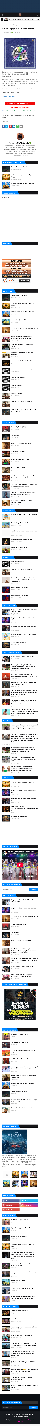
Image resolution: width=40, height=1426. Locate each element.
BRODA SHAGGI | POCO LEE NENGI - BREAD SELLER (24, 1386)
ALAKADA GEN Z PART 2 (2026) (20, 459)
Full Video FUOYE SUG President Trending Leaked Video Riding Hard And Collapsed (24, 959)
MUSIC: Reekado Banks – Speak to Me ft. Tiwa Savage (24, 1076)
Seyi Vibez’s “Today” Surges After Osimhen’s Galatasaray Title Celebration (24, 675)
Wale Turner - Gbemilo (18, 377)
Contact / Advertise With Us (20, 1417)
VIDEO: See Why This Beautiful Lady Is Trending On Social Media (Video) (23, 1297)
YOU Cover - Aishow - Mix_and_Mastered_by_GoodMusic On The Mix (24, 808)
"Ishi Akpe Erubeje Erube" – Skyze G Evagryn (22, 176)
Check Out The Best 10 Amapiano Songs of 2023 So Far (24, 1100)
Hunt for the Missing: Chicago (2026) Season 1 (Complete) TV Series (22, 493)
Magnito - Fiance (16, 393)
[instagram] (29, 1205)
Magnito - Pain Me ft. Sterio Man (21, 402)
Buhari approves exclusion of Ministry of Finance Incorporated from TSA (24, 1068)
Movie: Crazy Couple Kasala (19, 1310)
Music (7, 25)
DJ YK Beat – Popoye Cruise (19, 1034)
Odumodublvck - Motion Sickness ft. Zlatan (23, 345)
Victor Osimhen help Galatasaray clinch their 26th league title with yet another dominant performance (24, 702)
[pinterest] (11, 1205)
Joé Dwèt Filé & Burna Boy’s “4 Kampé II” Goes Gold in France (23, 411)
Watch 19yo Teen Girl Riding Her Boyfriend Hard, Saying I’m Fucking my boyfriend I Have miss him (23, 951)
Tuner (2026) (15, 435)
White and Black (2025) (18, 468)
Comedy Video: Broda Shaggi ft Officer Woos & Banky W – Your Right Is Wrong (23, 1344)
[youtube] (11, 1209)
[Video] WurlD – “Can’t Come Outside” (23, 1108)
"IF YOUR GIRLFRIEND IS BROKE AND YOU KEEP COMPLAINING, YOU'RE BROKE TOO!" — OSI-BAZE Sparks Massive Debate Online (24, 1255)
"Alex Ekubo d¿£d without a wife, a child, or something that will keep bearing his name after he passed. (24, 692)
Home (3, 25)
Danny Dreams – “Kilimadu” (19, 1042)
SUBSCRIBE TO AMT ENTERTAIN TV (18, 103)
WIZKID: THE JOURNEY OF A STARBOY (22, 656)
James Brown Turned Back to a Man (22, 1319)
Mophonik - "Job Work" (18, 320)
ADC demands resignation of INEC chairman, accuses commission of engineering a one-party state (22, 768)
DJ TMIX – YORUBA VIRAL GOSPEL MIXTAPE (24, 514)
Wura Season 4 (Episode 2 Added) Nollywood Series (21, 501)
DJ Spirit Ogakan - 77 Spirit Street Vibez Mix (24, 619)
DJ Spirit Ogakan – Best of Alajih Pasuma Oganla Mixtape (24, 610)
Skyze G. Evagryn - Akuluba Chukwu (22, 183)
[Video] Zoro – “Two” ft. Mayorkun (22, 1288)
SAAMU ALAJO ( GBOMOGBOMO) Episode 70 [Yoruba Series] (24, 1328)
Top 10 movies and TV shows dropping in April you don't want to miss (24, 485)
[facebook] (11, 1200)
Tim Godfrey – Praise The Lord (20, 523)
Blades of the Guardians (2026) (21, 443)
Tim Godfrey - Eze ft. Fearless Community (24, 328)
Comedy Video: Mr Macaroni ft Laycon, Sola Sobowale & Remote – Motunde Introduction (23, 1353)
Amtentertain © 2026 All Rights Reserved (23, 1414)
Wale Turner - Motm (17, 385)
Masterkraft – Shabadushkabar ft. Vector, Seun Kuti (22, 1265)
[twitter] (29, 1200)
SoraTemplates (14, 1420)
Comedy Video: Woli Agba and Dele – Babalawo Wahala (22, 1378)
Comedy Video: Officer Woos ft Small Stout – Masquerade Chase (23, 1362)
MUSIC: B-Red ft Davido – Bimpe (21, 1059)
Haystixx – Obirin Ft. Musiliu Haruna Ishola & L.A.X (22, 353)
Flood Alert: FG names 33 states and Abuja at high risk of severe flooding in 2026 (23, 759)
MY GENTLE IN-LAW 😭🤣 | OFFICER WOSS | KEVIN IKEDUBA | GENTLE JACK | (24, 1370)
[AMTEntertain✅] (8, 32)
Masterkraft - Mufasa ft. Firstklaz (22, 361)
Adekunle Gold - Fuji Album (19, 587)
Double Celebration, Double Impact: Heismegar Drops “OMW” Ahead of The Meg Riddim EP (23, 579)
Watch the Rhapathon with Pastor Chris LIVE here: (24, 532)
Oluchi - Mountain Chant (19, 167)
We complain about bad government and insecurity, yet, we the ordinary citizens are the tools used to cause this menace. (24, 727)
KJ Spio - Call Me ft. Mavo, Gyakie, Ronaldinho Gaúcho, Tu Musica (21, 337)
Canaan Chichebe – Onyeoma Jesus (22, 539)
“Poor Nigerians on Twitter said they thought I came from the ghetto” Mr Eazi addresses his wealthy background (24, 711)
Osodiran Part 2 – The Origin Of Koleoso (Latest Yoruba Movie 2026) (24, 477)
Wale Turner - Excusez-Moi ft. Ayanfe (23, 369)
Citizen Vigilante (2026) (18, 427)
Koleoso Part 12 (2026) (18, 451)
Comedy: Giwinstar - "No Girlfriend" (22, 1335)
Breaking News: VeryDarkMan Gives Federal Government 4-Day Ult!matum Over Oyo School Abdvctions (23, 666)
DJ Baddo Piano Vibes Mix (19, 642)
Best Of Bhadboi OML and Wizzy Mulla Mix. (23, 627)
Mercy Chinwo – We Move (19, 547)
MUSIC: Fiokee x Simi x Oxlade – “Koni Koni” (23, 1051)
